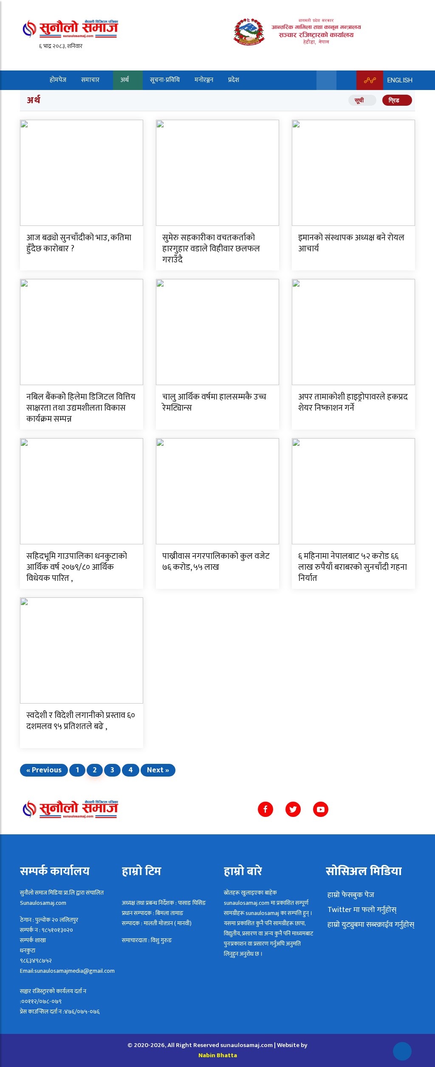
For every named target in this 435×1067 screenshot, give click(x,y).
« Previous (44, 770)
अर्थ (125, 80)
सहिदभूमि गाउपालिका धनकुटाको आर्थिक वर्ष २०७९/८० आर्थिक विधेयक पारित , (76, 567)
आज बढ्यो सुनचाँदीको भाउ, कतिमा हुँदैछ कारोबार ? (78, 243)
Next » (158, 770)
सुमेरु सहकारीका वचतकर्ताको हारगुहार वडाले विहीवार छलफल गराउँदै (211, 249)
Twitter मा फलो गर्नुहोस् (361, 910)
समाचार (90, 80)
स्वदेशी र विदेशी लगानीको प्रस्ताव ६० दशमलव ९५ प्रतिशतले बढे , (80, 721)
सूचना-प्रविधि (165, 80)
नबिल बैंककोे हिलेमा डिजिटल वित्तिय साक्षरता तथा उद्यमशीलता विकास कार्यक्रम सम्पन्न (81, 408)
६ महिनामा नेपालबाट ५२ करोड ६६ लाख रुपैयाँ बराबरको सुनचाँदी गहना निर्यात (352, 567)
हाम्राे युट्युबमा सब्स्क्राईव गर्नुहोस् (370, 924)
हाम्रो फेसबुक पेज (350, 895)
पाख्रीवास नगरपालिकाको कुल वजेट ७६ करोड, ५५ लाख (216, 561)
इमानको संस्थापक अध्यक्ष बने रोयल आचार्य (351, 243)
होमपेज (58, 80)
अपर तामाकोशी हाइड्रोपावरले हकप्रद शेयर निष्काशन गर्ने (353, 402)
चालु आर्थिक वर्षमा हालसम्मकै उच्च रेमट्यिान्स (214, 402)
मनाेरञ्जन (204, 80)
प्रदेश (233, 80)
